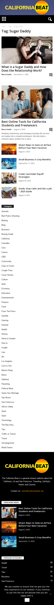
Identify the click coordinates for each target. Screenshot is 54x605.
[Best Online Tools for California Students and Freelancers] (27, 102)
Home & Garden (8, 338)
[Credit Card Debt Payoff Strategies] (9, 178)
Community (6, 261)
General (5, 325)
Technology (6, 420)
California (6, 238)
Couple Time (7, 270)
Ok (27, 600)
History (5, 334)
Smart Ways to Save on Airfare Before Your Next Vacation (35, 146)
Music (4, 375)
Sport (4, 411)
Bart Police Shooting (10, 216)
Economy (6, 288)
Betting (5, 220)
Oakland (5, 379)
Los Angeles (7, 361)
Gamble (5, 316)
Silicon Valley (7, 407)
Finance (5, 302)
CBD (4, 257)
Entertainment (8, 298)
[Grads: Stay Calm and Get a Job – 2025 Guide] (9, 192)
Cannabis (6, 243)
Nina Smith (7, 74)
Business (6, 229)
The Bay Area (7, 425)
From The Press (9, 311)
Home (4, 26)
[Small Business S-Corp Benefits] (9, 163)
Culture (5, 279)
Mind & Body (7, 370)
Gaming (5, 320)
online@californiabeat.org (32, 491)
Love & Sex (7, 366)
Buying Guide (7, 234)
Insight (4, 347)
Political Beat (7, 388)
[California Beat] (27, 7)
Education (6, 293)
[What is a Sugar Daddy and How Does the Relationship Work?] (27, 50)
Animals (5, 211)
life (3, 357)
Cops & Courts (8, 266)
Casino (5, 252)
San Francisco (8, 402)
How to (5, 343)
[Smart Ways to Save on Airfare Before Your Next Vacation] (9, 149)
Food (4, 307)
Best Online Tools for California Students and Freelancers (24, 123)
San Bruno (6, 397)
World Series (7, 447)
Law (3, 352)
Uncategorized (8, 443)
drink (4, 284)
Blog (3, 225)
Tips (3, 429)
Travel (4, 438)
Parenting (6, 384)
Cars (4, 248)
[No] (50, 593)
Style (4, 416)
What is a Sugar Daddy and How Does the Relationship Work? (24, 69)
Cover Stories (7, 275)
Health (4, 329)
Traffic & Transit (9, 434)
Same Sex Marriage (10, 393)
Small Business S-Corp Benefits (35, 159)
